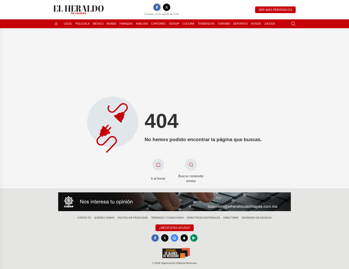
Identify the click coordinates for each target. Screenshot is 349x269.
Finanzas (126, 23)
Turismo (224, 23)
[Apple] (184, 238)
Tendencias (206, 23)
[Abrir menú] (56, 24)
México (98, 23)
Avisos (256, 23)
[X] (166, 7)
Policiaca (83, 23)
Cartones (158, 23)
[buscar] (293, 23)
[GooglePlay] (194, 238)
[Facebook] (157, 7)
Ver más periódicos (275, 9)
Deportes (240, 23)
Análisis (142, 23)
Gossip (174, 23)
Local (68, 23)
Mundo (111, 23)
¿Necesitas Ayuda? (174, 227)
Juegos (269, 23)
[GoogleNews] (174, 238)
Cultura (188, 23)
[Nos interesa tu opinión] (174, 201)
